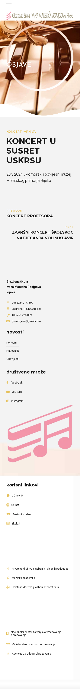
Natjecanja (12, 350)
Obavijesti (12, 358)
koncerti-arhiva (21, 131)
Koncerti (11, 342)
